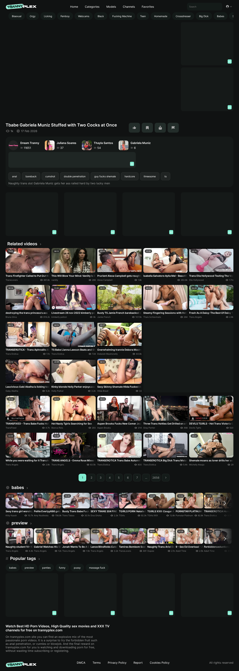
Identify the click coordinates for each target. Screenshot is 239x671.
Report (138, 662)
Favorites (148, 6)
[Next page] (166, 477)
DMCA (81, 662)
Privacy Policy (117, 662)
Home (74, 6)
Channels (129, 6)
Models (111, 6)
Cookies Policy (160, 662)
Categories (92, 6)
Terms (97, 662)
